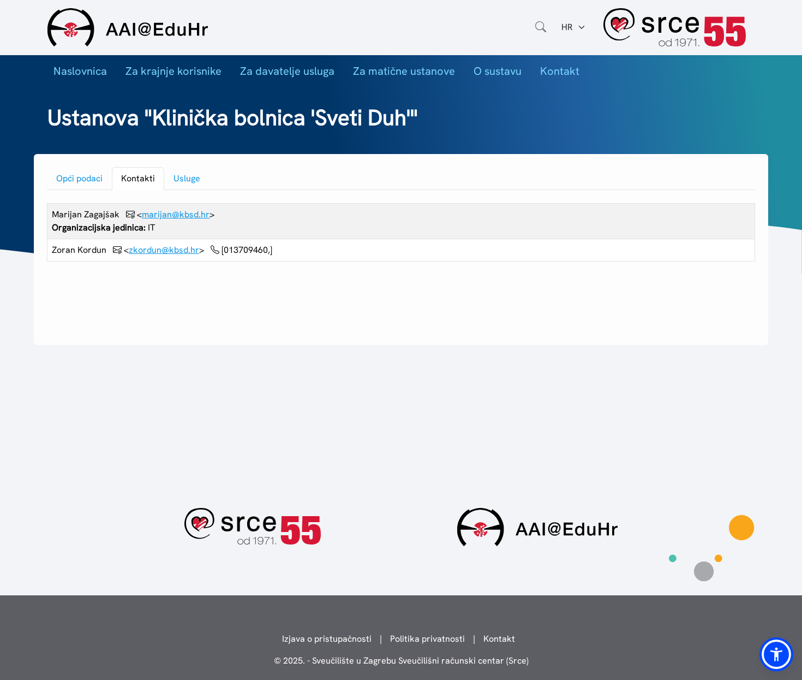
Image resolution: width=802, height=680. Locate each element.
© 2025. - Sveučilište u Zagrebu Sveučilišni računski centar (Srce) (401, 660)
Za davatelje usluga (287, 71)
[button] (776, 654)
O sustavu (498, 71)
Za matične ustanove (404, 71)
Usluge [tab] (186, 178)
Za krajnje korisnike (173, 71)
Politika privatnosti (427, 638)
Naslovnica (80, 71)
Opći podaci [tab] (79, 178)
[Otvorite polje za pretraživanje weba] (541, 27)
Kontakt (559, 71)
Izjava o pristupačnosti (327, 638)
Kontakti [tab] (138, 178)
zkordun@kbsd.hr (164, 250)
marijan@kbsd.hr (176, 214)
